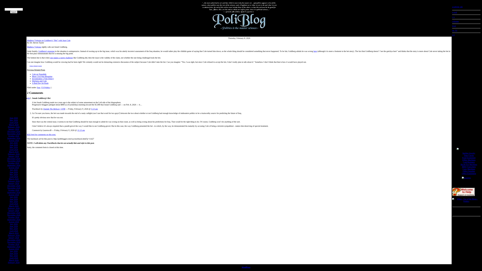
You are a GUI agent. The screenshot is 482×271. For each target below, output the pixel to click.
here (315, 51)
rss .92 (454, 30)
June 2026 (14, 118)
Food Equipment (468, 158)
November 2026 (13, 134)
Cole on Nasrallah (39, 74)
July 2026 (14, 143)
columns (455, 21)
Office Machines (468, 160)
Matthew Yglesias (34, 47)
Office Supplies (469, 171)
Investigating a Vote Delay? (43, 79)
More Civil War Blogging (42, 76)
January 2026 (13, 129)
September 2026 (13, 138)
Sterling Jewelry (468, 153)
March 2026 (14, 125)
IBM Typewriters (469, 167)
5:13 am (94, 109)
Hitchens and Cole (39, 81)
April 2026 (13, 122)
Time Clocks (469, 155)
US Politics (45, 87)
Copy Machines (469, 169)
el (27, 98)
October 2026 (13, 136)
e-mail (454, 12)
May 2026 (14, 120)
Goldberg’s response (46, 51)
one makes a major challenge (61, 58)
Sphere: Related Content (35, 66)
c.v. (453, 17)
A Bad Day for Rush (40, 83)
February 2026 (14, 127)
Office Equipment (469, 174)
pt (29, 98)
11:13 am (81, 130)
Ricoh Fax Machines (469, 164)
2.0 (453, 35)
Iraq (38, 87)
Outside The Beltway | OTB (54, 109)
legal (454, 26)
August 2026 (14, 141)
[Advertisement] (13, 77)
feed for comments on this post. (41, 134)
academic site (457, 7)
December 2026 (13, 131)
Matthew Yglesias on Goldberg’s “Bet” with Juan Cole (48, 40)
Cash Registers (469, 162)
